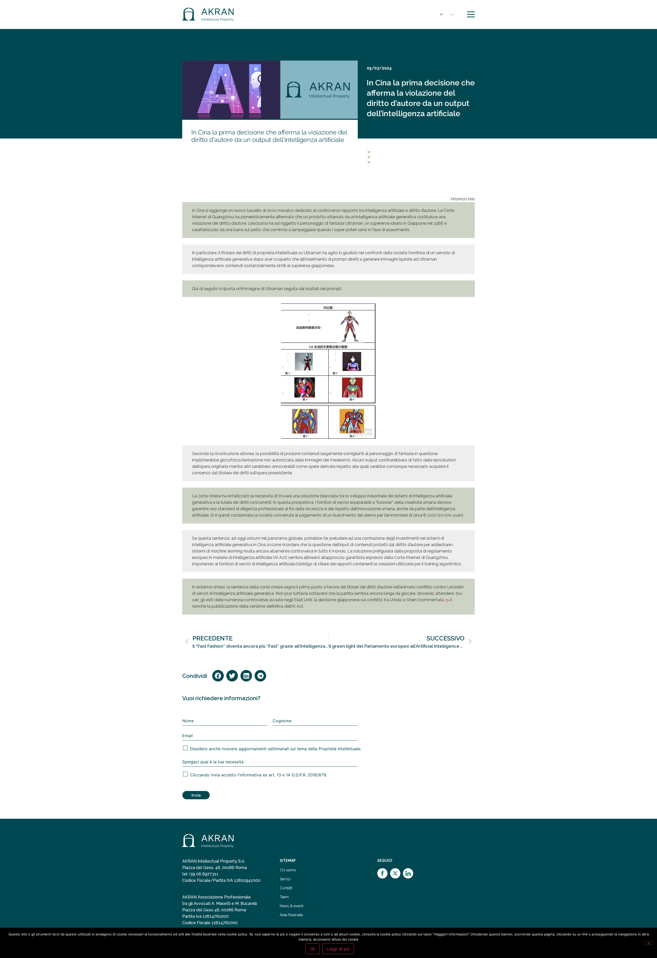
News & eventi (291, 906)
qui (448, 599)
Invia (196, 795)
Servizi (285, 879)
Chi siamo (288, 870)
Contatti (286, 888)
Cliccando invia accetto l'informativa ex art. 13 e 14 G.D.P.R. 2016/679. (258, 774)
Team (284, 897)
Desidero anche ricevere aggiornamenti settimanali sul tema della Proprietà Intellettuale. (275, 748)
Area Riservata (291, 915)
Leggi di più (338, 948)
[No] (648, 942)
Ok (312, 948)
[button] (218, 676)
